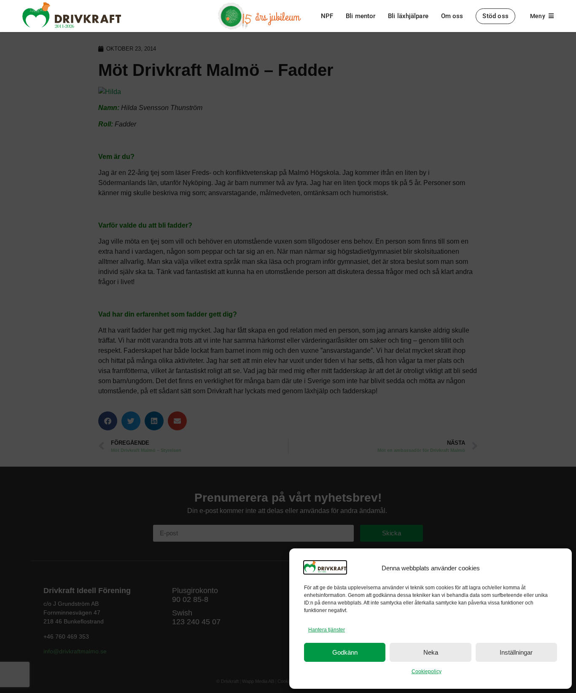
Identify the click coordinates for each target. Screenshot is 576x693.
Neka (430, 652)
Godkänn (345, 652)
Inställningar (516, 652)
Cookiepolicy (426, 671)
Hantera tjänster (326, 630)
